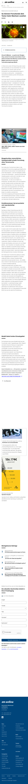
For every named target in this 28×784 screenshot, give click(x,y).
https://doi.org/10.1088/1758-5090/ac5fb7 (11, 376)
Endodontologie (5, 760)
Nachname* (4, 623)
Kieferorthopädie (5, 762)
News (3, 723)
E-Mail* (3, 599)
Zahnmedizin (4, 734)
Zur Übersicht (7, 381)
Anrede (3, 605)
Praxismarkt (18, 762)
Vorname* (4, 617)
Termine (17, 743)
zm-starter (18, 751)
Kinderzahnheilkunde (6, 768)
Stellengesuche (19, 760)
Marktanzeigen (19, 736)
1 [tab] (21, 27)
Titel (3, 611)
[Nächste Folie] (5, 27)
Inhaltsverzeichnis (10, 50)
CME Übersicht (5, 744)
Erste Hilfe (4, 742)
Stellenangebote (19, 758)
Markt (17, 734)
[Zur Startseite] (9, 2)
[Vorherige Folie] (2, 27)
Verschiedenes (19, 764)
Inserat (17, 756)
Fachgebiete (4, 754)
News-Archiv (4, 736)
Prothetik (3, 764)
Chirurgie (3, 766)
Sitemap (10, 778)
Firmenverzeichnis (19, 738)
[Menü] (3, 2)
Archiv (3, 749)
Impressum (4, 778)
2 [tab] (23, 27)
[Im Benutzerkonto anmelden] (23, 2)
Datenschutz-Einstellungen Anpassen (9, 780)
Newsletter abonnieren (13, 640)
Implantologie (4, 758)
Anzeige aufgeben (19, 766)
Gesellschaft (4, 732)
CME (3, 740)
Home (4, 5)
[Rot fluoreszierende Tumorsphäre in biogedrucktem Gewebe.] (25, 37)
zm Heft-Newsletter (13, 649)
